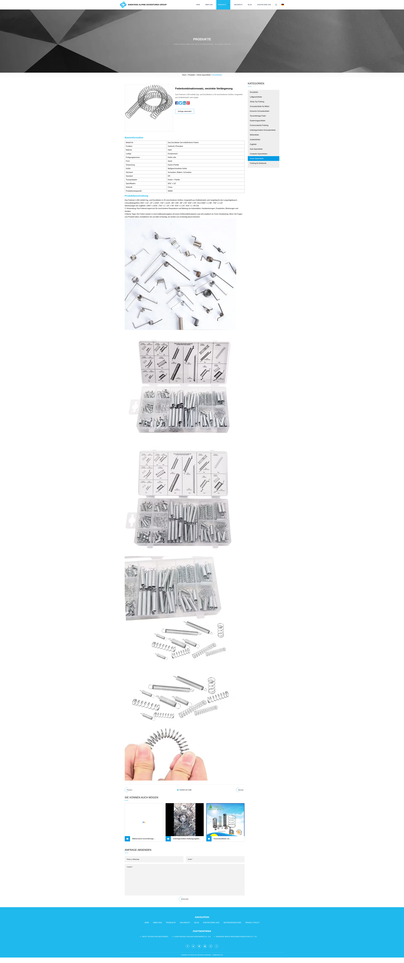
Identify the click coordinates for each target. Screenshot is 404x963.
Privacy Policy (252, 923)
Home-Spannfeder (204, 75)
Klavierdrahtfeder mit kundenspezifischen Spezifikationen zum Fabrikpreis (227, 839)
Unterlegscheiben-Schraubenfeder (263, 130)
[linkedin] (193, 946)
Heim (198, 4)
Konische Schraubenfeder (259, 111)
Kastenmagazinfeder (257, 121)
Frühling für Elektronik (258, 163)
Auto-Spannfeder (256, 149)
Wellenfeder (254, 135)
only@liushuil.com (217, 955)
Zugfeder (253, 144)
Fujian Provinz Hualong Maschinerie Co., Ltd (192, 936)
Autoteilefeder (255, 139)
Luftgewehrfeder (256, 97)
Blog (250, 4)
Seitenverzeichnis (232, 923)
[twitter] (199, 946)
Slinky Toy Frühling (257, 102)
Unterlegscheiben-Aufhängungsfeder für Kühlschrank (187, 839)
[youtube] (205, 946)
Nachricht (238, 4)
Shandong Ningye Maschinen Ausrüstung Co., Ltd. (236, 936)
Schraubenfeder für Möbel (259, 106)
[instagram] (211, 946)
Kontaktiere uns (264, 4)
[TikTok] (216, 946)
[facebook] (187, 946)
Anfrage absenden (185, 111)
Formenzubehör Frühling (259, 125)
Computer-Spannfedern (258, 154)
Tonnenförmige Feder (258, 116)
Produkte (222, 4)
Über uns (209, 4)
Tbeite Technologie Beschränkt (155, 936)
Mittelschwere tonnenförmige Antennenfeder (143, 839)
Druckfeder (254, 92)
